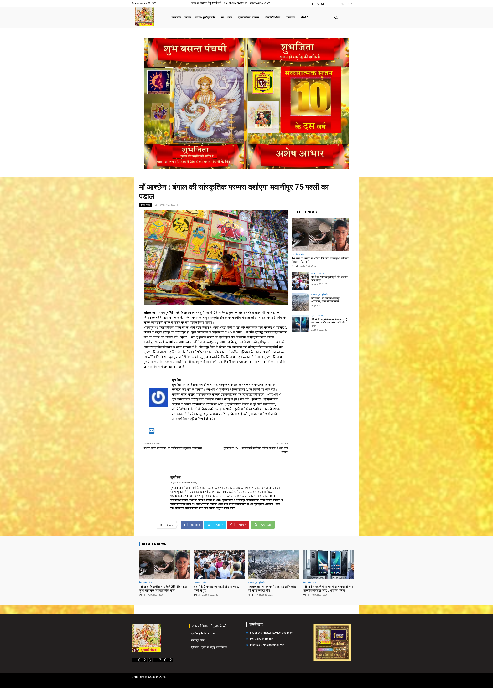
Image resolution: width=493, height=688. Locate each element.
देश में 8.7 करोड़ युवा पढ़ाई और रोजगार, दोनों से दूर (329, 278)
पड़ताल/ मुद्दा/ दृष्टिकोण (319, 294)
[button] (335, 17)
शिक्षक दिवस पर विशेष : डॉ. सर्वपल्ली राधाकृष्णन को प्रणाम (173, 448)
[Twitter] (317, 3)
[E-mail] (151, 432)
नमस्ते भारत (145, 204)
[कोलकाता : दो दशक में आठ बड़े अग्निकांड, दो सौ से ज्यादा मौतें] (300, 302)
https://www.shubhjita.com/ (183, 482)
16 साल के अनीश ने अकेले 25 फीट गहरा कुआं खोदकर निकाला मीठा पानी (163, 588)
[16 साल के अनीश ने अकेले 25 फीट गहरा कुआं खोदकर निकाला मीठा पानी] (320, 234)
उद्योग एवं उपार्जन (317, 273)
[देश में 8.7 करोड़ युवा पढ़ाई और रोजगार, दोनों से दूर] (300, 281)
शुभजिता (175, 477)
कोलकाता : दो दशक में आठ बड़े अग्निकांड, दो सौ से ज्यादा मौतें (325, 300)
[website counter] (152, 661)
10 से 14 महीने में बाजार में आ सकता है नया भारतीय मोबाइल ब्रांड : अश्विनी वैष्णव (329, 322)
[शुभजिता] (157, 492)
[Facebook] (312, 3)
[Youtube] (322, 3)
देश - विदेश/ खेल (298, 254)
